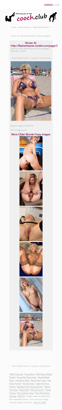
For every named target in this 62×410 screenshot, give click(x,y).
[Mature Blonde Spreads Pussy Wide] (31, 311)
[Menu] (3, 5)
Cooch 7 (26, 58)
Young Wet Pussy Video (26, 378)
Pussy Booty (30, 374)
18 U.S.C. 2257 (39, 403)
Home (14, 27)
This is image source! (19, 130)
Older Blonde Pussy (40, 27)
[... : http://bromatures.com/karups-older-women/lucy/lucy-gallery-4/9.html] (31, 241)
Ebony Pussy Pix (37, 390)
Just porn (34, 58)
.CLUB (51, 5)
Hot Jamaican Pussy (25, 393)
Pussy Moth (24, 390)
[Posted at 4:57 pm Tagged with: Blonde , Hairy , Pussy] (31, 205)
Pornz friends (17, 58)
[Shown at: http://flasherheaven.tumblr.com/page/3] (31, 346)
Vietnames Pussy (22, 381)
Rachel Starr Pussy (38, 381)
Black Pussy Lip (25, 27)
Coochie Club (45, 58)
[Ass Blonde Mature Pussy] (31, 170)
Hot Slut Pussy (28, 384)
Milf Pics (21, 396)
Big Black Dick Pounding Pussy (30, 387)
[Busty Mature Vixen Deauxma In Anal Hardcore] (31, 276)
